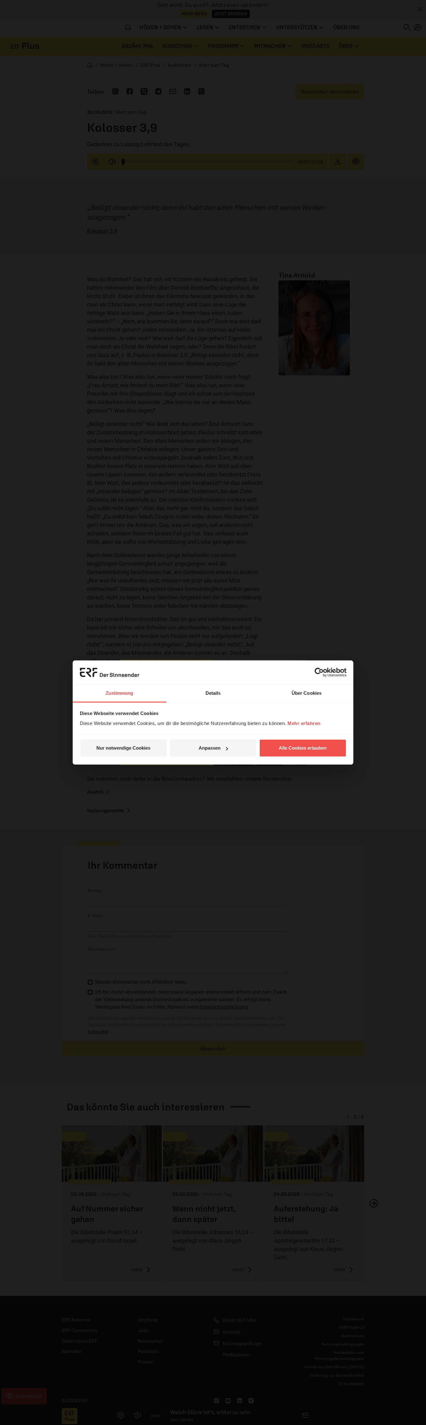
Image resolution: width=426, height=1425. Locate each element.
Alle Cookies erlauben (303, 748)
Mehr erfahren (304, 723)
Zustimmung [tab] (119, 693)
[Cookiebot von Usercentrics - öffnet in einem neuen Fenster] (319, 672)
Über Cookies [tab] (307, 693)
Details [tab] (213, 693)
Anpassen (209, 748)
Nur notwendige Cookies (123, 748)
